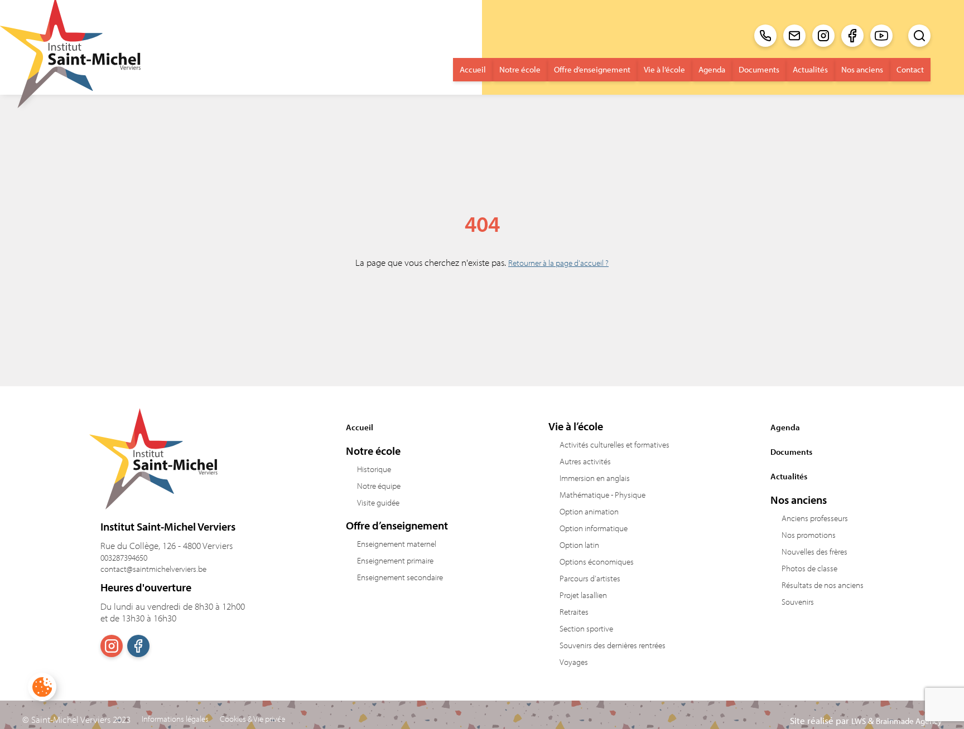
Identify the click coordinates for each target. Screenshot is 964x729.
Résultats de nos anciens (823, 585)
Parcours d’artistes (590, 578)
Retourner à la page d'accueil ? (558, 262)
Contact (910, 69)
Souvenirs (798, 601)
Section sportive (586, 628)
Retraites (574, 611)
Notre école (520, 69)
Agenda (711, 69)
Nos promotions (809, 534)
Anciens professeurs (815, 518)
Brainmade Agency (909, 721)
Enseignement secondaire (400, 577)
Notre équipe (379, 485)
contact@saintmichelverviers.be (153, 568)
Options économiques (597, 561)
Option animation (589, 511)
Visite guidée (378, 502)
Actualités (810, 69)
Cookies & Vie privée (252, 719)
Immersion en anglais (595, 478)
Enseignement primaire (395, 560)
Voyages (574, 662)
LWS (858, 721)
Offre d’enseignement (592, 69)
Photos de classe (809, 568)
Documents (759, 69)
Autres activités (585, 461)
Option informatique (594, 528)
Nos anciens (862, 69)
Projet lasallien (583, 595)
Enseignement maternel (396, 543)
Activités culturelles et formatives (614, 444)
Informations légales (175, 719)
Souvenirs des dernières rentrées (613, 645)
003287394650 (123, 557)
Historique (374, 469)
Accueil (473, 69)
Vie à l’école (664, 69)
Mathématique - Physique (602, 494)
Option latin (579, 545)
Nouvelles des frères (814, 551)
